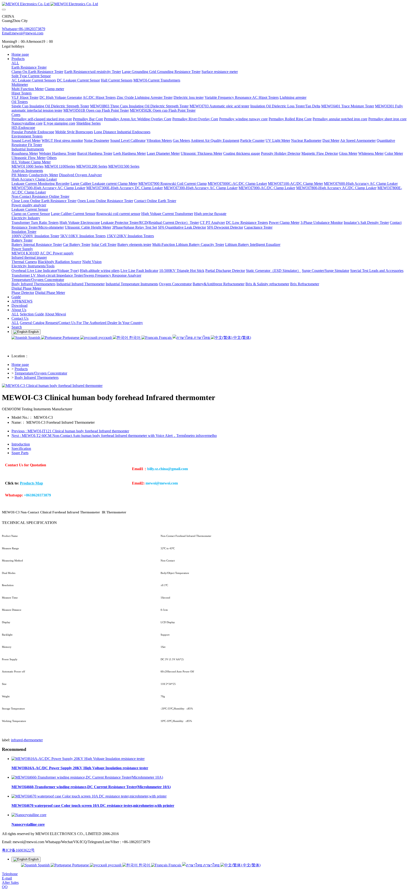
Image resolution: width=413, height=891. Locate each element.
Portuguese (71, 338)
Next (114, 436)
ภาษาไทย (202, 338)
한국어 (134, 338)
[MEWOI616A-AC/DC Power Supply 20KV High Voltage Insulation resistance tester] (78, 759)
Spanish (34, 338)
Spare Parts (19, 453)
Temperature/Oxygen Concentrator (41, 373)
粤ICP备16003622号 (18, 850)
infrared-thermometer (27, 740)
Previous (70, 431)
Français (165, 338)
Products (21, 369)
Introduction (20, 444)
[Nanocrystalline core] (28, 815)
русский (105, 338)
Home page (20, 54)
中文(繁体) (241, 338)
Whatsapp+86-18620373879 (23, 29)
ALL (15, 63)
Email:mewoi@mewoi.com (22, 33)
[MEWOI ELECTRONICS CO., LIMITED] (206, 4)
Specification (21, 448)
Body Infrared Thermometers (37, 377)
